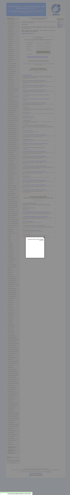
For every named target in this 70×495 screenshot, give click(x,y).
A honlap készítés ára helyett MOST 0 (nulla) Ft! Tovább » (19, 493)
